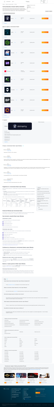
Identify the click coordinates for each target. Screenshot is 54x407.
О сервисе (5, 23)
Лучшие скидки (26, 395)
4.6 (12, 71)
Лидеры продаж (26, 394)
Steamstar (36, 340)
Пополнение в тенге (22, 321)
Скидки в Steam (14, 391)
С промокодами (37, 320)
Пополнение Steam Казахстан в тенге (42, 205)
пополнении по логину (11, 284)
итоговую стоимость (9, 266)
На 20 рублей (6, 353)
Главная (4, 4)
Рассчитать (47, 11)
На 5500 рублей (6, 359)
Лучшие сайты (6, 320)
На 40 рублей (36, 353)
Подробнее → (6, 141)
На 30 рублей (21, 353)
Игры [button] (13, 1)
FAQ (39, 207)
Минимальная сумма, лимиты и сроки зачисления (42, 201)
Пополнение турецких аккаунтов (9, 323)
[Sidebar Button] (4, 1)
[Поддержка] (48, 1)
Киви (5, 343)
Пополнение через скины (40, 196)
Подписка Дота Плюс (7, 333)
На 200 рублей (6, 356)
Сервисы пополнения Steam (9, 4)
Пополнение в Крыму (37, 324)
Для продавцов (14, 397)
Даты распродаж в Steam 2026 (16, 392)
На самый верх (40, 209)
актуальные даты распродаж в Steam (35, 369)
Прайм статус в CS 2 (37, 331)
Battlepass (5, 338)
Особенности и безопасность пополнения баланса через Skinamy (43, 198)
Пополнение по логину (40, 194)
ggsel (20, 338)
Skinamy (20, 340)
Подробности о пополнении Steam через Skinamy (43, 189)
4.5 (14, 110)
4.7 (15, 18)
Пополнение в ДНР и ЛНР (8, 326)
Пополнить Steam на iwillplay (39, 323)
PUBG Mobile (21, 331)
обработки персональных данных (42, 396)
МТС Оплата (36, 343)
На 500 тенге (21, 359)
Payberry (36, 338)
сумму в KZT (15, 291)
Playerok (5, 340)
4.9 (15, 32)
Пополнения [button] (8, 1)
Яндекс (20, 346)
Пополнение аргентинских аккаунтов (24, 323)
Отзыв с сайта (9, 150)
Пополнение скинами (7, 321)
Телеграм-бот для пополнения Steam (9, 324)
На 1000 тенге (37, 359)
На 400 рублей (37, 356)
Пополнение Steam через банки (23, 324)
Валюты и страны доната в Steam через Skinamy (42, 204)
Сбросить (50, 11)
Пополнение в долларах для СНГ (39, 321)
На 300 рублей (21, 356)
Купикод (20, 343)
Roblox (5, 331)
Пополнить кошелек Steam (15, 390)
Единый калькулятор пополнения (24, 320)
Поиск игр (25, 390)
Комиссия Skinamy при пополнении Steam (43, 191)
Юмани (5, 346)
